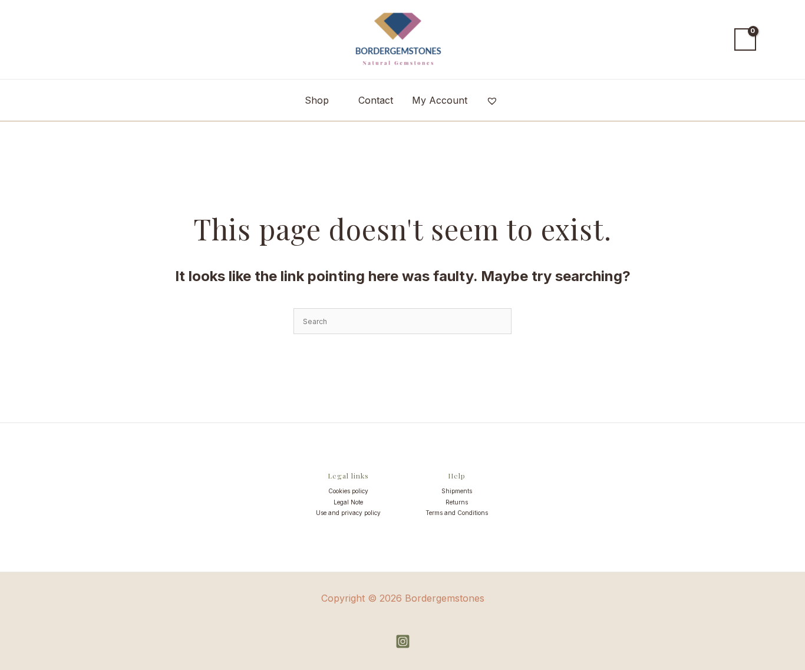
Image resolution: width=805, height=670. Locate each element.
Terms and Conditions (456, 512)
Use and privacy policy (348, 512)
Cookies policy (348, 490)
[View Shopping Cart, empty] (745, 39)
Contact (375, 100)
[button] (714, 39)
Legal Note (348, 502)
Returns (457, 502)
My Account (439, 100)
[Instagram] (403, 641)
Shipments (456, 490)
